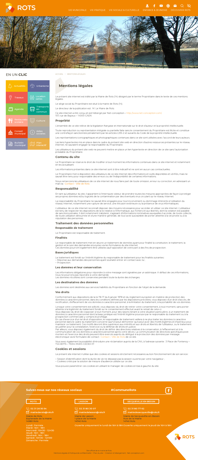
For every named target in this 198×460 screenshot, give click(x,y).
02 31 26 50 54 (38, 408)
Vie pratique (98, 10)
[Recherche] (182, 6)
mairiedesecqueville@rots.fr (144, 412)
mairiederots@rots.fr (42, 412)
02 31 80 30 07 (87, 408)
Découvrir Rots (180, 10)
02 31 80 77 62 (136, 408)
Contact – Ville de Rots (77, 183)
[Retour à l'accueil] (20, 12)
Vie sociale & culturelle (124, 10)
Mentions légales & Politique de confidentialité (72, 453)
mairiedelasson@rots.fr (92, 412)
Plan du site (98, 453)
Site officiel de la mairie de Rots (99, 450)
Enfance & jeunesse (155, 10)
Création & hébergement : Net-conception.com (124, 453)
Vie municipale (77, 10)
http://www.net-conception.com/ (144, 113)
